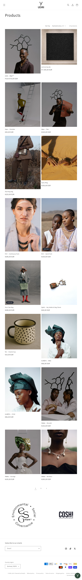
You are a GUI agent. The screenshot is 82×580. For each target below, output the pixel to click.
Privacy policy (40, 573)
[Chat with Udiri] (77, 575)
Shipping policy (60, 573)
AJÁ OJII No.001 (46, 67)
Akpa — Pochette (10, 129)
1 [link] (35, 488)
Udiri (13, 573)
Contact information (71, 573)
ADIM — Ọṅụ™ (9, 76)
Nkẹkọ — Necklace (46, 476)
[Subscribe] (38, 548)
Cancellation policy (72, 575)
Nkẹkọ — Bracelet (46, 423)
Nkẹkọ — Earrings (10, 476)
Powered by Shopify (20, 573)
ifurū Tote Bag (9, 307)
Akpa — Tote (45, 129)
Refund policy (30, 573)
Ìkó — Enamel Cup (10, 352)
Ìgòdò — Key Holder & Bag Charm (51, 307)
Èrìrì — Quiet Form (46, 254)
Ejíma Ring (44, 183)
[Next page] (46, 488)
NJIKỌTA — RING (46, 361)
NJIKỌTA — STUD (10, 414)
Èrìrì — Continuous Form (12, 254)
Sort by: (47, 26)
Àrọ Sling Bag (9, 191)
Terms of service (50, 573)
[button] (4, 5)
